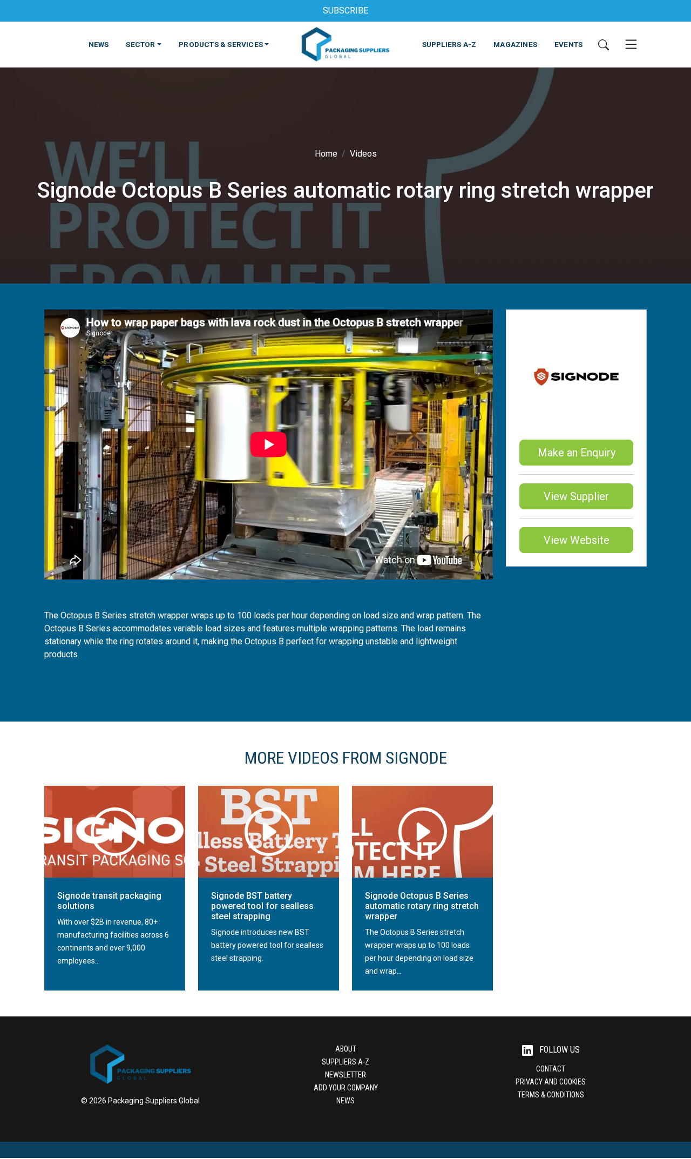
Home (326, 154)
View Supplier (576, 496)
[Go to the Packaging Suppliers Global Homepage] (345, 44)
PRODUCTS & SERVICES (221, 44)
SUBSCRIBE (345, 10)
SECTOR (140, 44)
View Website (576, 540)
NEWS (99, 44)
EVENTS (568, 44)
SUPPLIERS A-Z (449, 44)
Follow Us (558, 1050)
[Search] (603, 44)
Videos (363, 154)
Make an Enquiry (576, 452)
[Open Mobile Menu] (631, 44)
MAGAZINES (515, 44)
